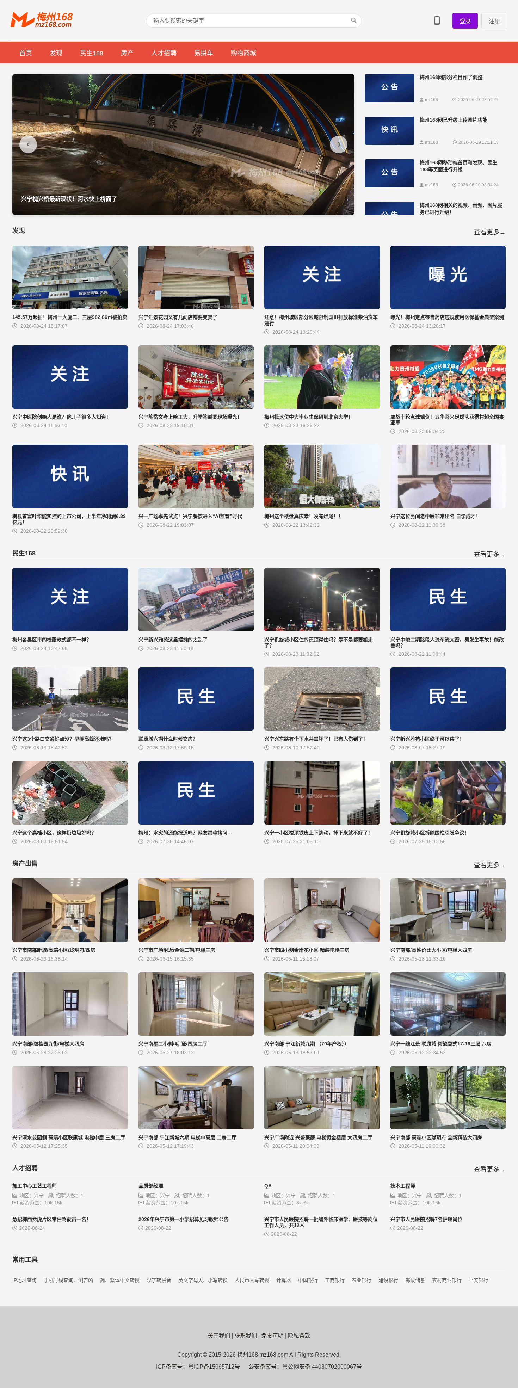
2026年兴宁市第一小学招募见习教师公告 (183, 1219)
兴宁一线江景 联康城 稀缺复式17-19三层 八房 (441, 1044)
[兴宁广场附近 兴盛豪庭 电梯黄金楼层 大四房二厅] (322, 1127)
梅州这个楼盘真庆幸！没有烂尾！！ (303, 516)
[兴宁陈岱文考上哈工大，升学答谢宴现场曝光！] (196, 407)
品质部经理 (150, 1186)
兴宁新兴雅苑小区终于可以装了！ (427, 739)
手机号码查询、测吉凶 (68, 1280)
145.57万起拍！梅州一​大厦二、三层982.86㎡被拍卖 (69, 317)
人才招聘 (164, 53)
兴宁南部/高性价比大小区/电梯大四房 (431, 950)
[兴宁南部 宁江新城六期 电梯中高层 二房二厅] (196, 1127)
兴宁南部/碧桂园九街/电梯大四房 (48, 1044)
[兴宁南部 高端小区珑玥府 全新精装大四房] (448, 1127)
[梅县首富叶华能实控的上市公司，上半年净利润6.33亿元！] (70, 506)
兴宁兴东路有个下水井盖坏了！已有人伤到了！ (316, 739)
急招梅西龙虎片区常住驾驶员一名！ (51, 1219)
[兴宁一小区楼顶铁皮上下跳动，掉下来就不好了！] (322, 823)
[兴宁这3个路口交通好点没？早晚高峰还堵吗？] (70, 729)
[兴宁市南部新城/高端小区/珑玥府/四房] (70, 940)
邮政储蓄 (415, 1280)
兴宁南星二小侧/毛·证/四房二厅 (172, 1044)
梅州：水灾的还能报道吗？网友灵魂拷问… (185, 832)
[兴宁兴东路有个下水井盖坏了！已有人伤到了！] (322, 729)
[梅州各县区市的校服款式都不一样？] (70, 630)
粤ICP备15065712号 (214, 1367)
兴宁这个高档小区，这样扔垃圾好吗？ (54, 832)
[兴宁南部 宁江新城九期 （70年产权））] (322, 1034)
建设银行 (388, 1280)
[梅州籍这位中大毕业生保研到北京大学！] (322, 407)
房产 (127, 53)
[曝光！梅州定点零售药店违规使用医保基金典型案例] (448, 307)
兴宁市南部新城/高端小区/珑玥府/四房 (53, 950)
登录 (465, 21)
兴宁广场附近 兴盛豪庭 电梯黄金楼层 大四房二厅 (318, 1137)
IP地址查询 (24, 1280)
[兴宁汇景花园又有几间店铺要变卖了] (196, 307)
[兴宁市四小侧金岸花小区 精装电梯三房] (322, 940)
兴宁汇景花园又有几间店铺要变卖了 (177, 317)
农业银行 (361, 1280)
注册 (494, 21)
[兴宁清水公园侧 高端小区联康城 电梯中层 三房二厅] (70, 1127)
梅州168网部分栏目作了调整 (451, 77)
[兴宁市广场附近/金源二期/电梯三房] (196, 940)
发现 (56, 53)
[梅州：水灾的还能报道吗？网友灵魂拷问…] (196, 823)
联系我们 (245, 1336)
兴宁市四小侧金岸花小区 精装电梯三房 (307, 950)
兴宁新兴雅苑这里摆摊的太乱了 (173, 639)
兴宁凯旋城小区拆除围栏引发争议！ (429, 832)
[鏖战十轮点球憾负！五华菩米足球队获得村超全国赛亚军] (448, 407)
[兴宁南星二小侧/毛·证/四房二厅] (196, 1034)
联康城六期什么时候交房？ (168, 739)
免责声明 (272, 1336)
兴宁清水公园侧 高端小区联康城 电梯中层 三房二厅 (68, 1137)
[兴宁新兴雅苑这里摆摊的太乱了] (196, 630)
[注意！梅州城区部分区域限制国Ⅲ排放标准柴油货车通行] (322, 307)
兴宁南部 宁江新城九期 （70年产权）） (306, 1044)
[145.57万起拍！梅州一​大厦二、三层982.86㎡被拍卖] (70, 307)
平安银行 (478, 1280)
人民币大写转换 (252, 1280)
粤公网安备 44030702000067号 (322, 1367)
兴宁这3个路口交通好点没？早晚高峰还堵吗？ (63, 739)
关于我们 (219, 1336)
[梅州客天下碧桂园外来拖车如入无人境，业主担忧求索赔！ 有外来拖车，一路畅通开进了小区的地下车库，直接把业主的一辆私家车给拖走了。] (183, 213)
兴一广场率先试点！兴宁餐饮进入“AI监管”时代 (190, 516)
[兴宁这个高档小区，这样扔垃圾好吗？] (70, 823)
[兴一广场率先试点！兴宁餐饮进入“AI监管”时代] (196, 506)
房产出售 (25, 863)
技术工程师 (402, 1186)
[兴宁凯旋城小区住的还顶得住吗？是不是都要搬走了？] (322, 630)
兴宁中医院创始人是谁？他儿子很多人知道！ (61, 417)
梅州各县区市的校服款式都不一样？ (51, 639)
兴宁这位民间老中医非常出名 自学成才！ (435, 516)
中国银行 (308, 1280)
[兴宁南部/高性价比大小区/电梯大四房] (448, 940)
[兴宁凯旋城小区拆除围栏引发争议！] (448, 823)
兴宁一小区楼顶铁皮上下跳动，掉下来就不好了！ (318, 832)
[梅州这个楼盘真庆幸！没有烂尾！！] (322, 506)
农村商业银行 (447, 1280)
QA (268, 1186)
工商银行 (335, 1280)
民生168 (91, 53)
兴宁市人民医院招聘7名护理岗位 (426, 1219)
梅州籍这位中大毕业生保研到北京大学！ (308, 417)
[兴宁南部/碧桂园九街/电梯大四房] (70, 1034)
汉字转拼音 (159, 1280)
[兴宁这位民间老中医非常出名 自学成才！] (448, 506)
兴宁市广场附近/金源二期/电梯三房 (176, 950)
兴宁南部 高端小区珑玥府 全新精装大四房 (436, 1137)
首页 (25, 53)
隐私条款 (299, 1336)
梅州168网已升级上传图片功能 (453, 120)
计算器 (283, 1280)
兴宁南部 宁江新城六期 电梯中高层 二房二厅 (187, 1137)
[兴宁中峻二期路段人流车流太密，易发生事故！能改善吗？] (448, 630)
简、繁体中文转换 (120, 1280)
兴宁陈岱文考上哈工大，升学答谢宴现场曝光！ (190, 417)
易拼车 (203, 53)
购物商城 (243, 53)
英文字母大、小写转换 (203, 1280)
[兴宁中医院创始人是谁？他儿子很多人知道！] (70, 407)
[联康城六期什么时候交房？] (196, 729)
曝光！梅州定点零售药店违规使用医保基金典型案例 (447, 317)
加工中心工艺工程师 (34, 1186)
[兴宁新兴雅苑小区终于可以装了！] (448, 729)
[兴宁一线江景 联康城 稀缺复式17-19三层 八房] (448, 1034)
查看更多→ (490, 232)
